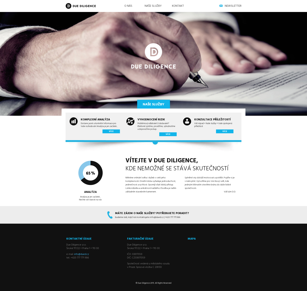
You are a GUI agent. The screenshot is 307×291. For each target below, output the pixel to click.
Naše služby (153, 6)
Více (111, 131)
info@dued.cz (81, 254)
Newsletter (233, 6)
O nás (128, 6)
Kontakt (178, 6)
